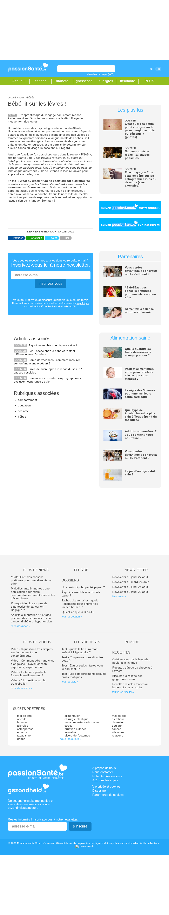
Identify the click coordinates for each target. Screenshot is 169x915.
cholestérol (119, 722)
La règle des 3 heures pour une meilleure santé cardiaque (140, 393)
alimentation (72, 715)
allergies (106, 81)
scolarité (23, 411)
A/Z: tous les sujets (105, 780)
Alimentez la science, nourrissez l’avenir (140, 310)
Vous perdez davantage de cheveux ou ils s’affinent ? (141, 271)
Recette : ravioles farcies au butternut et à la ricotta (130, 685)
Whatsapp (36, 238)
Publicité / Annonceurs (107, 776)
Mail (67, 238)
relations (117, 735)
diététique (118, 719)
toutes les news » (20, 626)
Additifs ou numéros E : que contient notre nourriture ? (140, 435)
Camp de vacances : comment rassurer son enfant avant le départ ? (47, 361)
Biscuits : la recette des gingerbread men (127, 677)
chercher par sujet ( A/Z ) (100, 74)
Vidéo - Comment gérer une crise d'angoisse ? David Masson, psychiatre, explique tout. (32, 664)
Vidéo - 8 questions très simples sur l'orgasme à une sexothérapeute (32, 652)
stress (68, 725)
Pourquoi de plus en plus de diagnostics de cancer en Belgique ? (29, 607)
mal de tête (24, 715)
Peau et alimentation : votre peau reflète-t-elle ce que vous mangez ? (140, 373)
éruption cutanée (76, 729)
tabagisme (24, 735)
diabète (62, 81)
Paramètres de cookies (108, 794)
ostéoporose (25, 729)
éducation (24, 405)
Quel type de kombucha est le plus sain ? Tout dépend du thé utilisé (141, 414)
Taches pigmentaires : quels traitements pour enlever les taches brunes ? (80, 604)
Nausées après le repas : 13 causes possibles (137, 155)
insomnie (127, 81)
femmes (22, 722)
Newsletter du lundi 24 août (130, 586)
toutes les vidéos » (21, 688)
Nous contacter (102, 772)
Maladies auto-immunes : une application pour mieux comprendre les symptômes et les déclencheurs (33, 593)
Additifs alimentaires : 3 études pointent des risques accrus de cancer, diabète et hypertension (31, 618)
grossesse (84, 81)
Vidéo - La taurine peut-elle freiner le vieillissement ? (28, 673)
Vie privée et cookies (106, 786)
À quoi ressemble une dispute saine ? (52, 345)
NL (151, 69)
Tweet (53, 238)
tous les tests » (70, 681)
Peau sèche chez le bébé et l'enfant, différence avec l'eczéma (45, 352)
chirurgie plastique (76, 719)
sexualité (70, 732)
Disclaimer (99, 790)
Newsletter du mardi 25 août (130, 582)
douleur (117, 725)
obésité (22, 719)
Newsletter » (119, 596)
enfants (22, 732)
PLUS (149, 81)
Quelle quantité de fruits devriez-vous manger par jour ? (138, 352)
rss (138, 68)
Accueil (18, 81)
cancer (40, 81)
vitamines (118, 732)
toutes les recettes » (123, 692)
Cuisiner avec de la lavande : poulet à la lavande (131, 661)
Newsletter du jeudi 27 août (130, 577)
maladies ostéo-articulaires (82, 722)
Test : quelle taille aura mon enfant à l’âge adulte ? (79, 650)
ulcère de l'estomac (77, 735)
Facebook (132, 68)
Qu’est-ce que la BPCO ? (78, 612)
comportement (27, 399)
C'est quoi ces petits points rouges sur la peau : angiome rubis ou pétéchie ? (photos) (140, 130)
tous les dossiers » (72, 616)
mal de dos (119, 715)
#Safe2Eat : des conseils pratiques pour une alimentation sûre (140, 292)
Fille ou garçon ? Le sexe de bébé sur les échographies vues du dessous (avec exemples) (140, 179)
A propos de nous (104, 768)
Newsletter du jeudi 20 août (130, 591)
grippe (21, 738)
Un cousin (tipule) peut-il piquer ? (83, 587)
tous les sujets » (70, 738)
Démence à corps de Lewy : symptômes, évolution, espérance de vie (48, 379)
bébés (22, 416)
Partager (18, 238)
